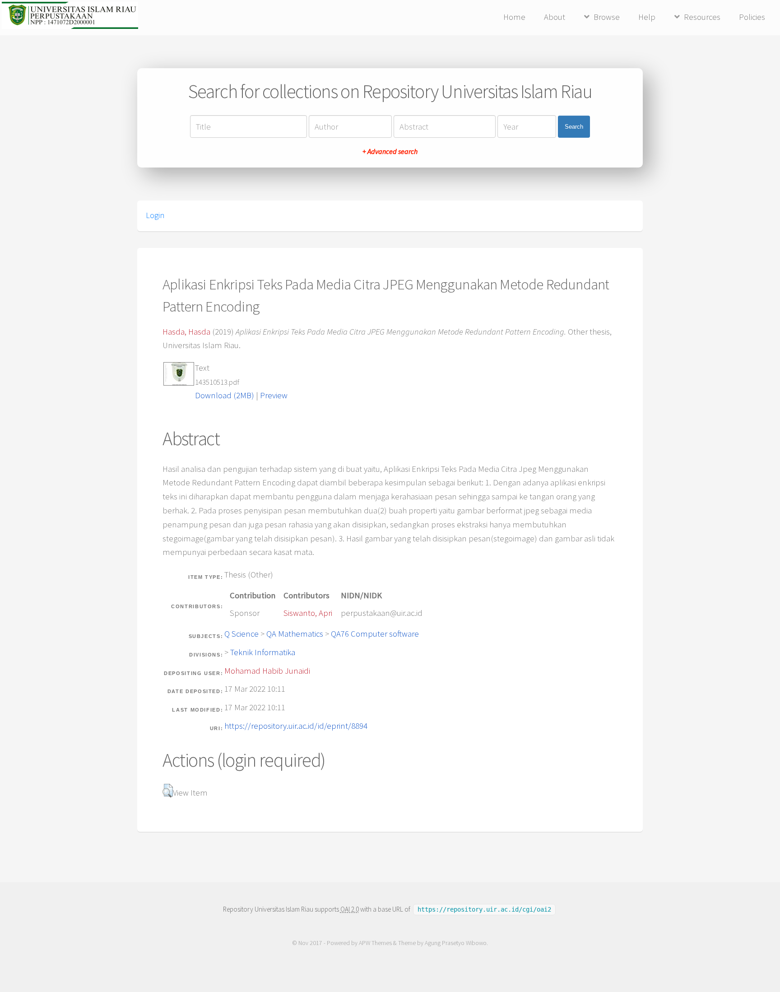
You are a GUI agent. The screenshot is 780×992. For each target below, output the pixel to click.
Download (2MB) (224, 395)
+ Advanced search (390, 151)
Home (514, 17)
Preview (274, 395)
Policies (752, 17)
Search (574, 126)
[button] (167, 790)
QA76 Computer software (375, 634)
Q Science (241, 634)
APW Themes (375, 943)
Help (646, 17)
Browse (607, 17)
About (554, 17)
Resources (702, 17)
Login (155, 215)
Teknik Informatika (262, 652)
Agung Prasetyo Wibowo (456, 943)
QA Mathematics (294, 634)
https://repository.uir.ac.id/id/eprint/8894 (295, 726)
